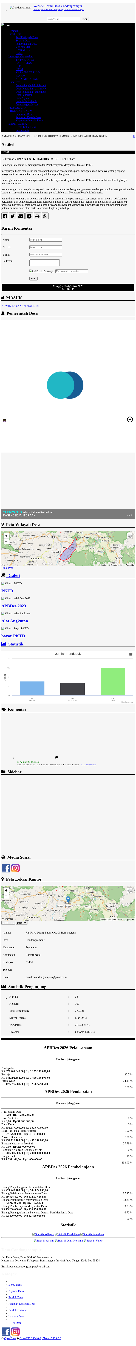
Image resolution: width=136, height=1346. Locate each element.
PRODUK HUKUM (20, 110)
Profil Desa (14, 33)
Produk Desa (15, 1297)
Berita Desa (15, 1284)
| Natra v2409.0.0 (51, 1338)
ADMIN (6, 305)
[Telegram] (29, 216)
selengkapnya (89, 755)
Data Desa (14, 81)
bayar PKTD (13, 636)
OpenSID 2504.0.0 (30, 1338)
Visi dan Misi (23, 46)
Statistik (14, 644)
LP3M (19, 69)
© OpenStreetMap (116, 565)
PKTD (7, 591)
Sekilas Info (22, 130)
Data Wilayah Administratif (31, 85)
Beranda (13, 30)
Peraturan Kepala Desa (28, 117)
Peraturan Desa (24, 114)
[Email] (21, 216)
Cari (85, 19)
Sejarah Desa (23, 40)
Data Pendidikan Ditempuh (31, 91)
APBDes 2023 (13, 606)
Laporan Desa (16, 1316)
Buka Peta (7, 567)
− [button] (6, 541)
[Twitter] (12, 216)
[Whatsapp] (45, 216)
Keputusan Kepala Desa (29, 120)
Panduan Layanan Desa (21, 1303)
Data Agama (23, 98)
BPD (18, 66)
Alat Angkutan (14, 621)
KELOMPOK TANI (27, 78)
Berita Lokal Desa (26, 126)
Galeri (19, 53)
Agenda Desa (16, 1291)
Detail (20, 923)
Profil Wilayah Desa (27, 37)
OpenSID (130, 565)
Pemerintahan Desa (26, 43)
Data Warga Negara (27, 104)
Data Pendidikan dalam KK (31, 88)
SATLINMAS (24, 62)
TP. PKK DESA (25, 59)
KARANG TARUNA (28, 72)
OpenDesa (10, 1338)
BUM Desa (14, 1322)
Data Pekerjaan (24, 94)
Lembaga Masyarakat (20, 56)
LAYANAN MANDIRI (25, 305)
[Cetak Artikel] (37, 216)
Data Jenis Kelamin (26, 101)
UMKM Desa (23, 50)
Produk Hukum (17, 1310)
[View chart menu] (131, 654)
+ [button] (6, 536)
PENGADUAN (17, 107)
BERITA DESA (17, 123)
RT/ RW (20, 75)
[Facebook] (4, 216)
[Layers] (129, 536)
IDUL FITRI (121, 136)
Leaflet (104, 565)
